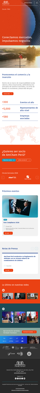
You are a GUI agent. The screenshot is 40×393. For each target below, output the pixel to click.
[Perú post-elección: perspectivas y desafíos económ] (7, 317)
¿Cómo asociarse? (22, 160)
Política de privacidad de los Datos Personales (20, 390)
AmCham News (28, 2)
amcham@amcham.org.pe (20, 373)
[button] (2, 177)
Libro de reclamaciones (20, 388)
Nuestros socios (8, 160)
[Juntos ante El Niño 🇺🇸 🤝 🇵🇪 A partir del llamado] (32, 317)
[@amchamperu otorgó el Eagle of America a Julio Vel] (20, 317)
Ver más (7, 233)
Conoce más (7, 93)
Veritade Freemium (28, 331)
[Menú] (37, 3)
